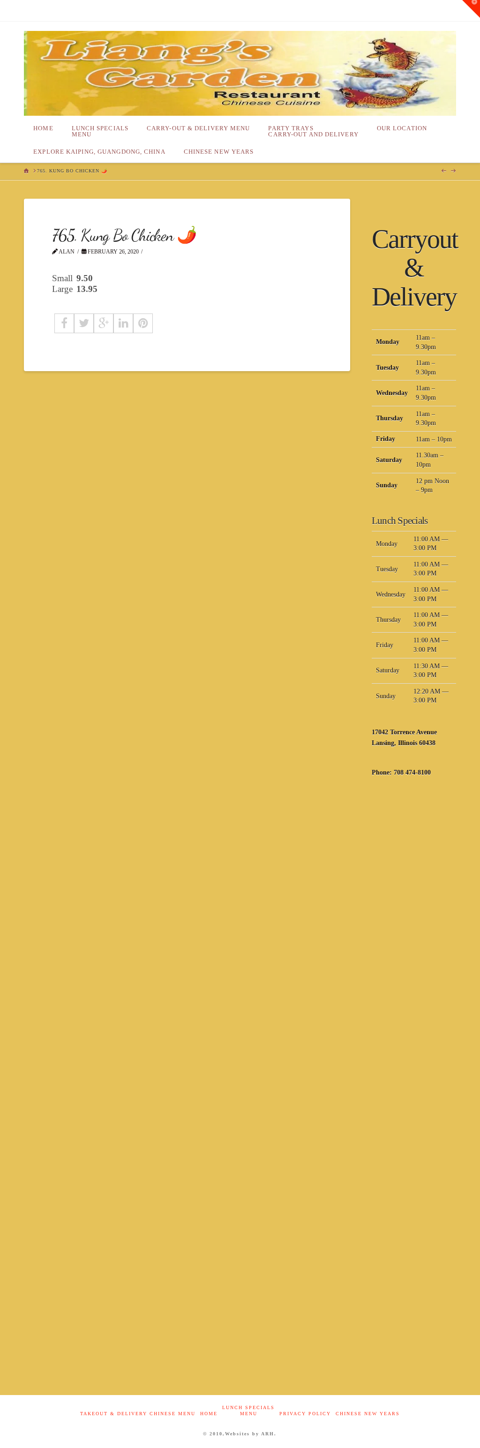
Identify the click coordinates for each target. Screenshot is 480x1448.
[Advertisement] (414, 936)
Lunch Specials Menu (248, 1410)
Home (209, 1413)
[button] (471, 9)
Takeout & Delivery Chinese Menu (137, 1413)
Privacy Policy (305, 1413)
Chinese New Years (368, 1413)
